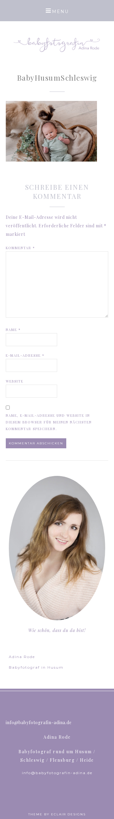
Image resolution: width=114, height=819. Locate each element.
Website (14, 381)
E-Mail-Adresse (25, 355)
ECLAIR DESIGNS (68, 814)
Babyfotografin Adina (57, 44)
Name (13, 329)
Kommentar (20, 248)
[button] (57, 10)
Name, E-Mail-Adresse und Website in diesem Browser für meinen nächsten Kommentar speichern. (49, 422)
